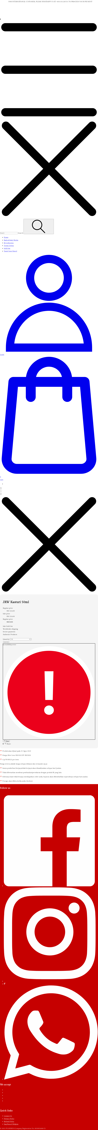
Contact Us (8, 1116)
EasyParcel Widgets (11, 1124)
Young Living (9, 246)
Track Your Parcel (10, 251)
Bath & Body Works (11, 240)
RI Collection (9, 243)
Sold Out (7, 248)
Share (7, 741)
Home (6, 237)
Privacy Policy (9, 1119)
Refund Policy (9, 1121)
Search (20, 233)
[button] (49, 118)
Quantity (6, 639)
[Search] (39, 226)
